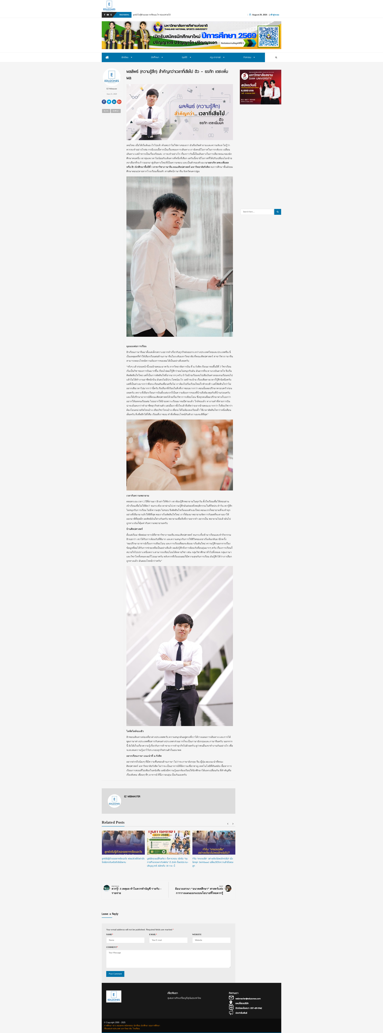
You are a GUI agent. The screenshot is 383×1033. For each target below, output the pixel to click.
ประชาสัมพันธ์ (241, 1013)
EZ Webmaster (112, 89)
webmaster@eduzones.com (248, 999)
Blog (106, 111)
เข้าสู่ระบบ (274, 15)
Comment (112, 947)
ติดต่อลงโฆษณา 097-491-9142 (248, 1008)
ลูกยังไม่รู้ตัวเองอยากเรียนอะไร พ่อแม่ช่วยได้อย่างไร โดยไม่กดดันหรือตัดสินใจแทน (123, 860)
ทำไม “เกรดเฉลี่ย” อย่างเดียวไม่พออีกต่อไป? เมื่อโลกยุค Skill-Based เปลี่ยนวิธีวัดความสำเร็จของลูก (212, 862)
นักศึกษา (116, 111)
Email (153, 934)
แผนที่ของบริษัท (242, 1003)
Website (197, 934)
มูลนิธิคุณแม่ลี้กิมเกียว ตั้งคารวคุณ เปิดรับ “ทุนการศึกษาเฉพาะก (160, 15)
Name (109, 934)
